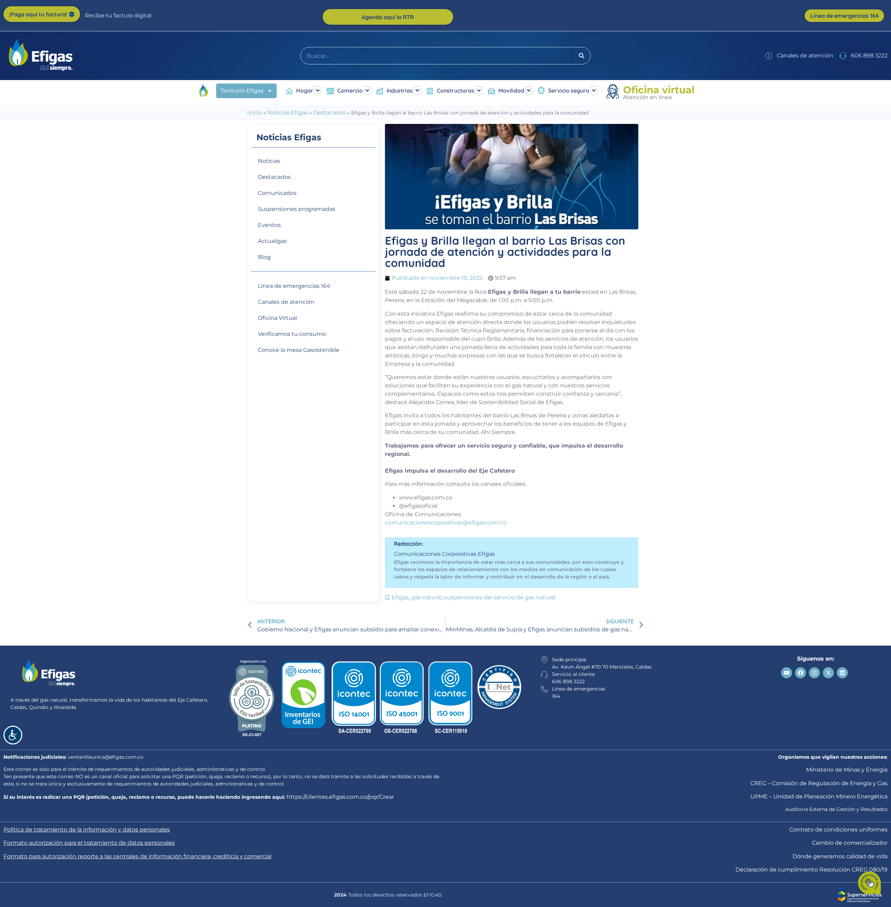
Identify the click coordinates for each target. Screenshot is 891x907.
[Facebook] (800, 672)
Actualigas (272, 241)
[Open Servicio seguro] (594, 90)
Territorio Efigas (241, 90)
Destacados (329, 112)
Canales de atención (286, 302)
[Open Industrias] (417, 90)
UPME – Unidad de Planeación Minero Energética (819, 796)
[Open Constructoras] (479, 90)
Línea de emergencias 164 (294, 286)
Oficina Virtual (277, 318)
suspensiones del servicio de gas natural (499, 597)
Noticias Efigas (287, 112)
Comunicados (277, 193)
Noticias (269, 161)
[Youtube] (786, 672)
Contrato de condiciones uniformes (838, 829)
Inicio (254, 112)
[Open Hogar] (318, 90)
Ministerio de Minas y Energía (847, 769)
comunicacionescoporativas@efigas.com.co (445, 522)
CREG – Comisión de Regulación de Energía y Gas (819, 783)
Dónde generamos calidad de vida (840, 856)
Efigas (400, 597)
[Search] (581, 55)
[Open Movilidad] (528, 90)
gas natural (426, 597)
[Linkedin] (842, 672)
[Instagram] (814, 672)
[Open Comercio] (367, 90)
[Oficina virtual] (614, 93)
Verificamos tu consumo (292, 334)
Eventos (269, 225)
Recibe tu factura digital (118, 15)
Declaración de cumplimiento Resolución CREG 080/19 (811, 869)
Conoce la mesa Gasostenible (298, 350)
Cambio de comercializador (850, 842)
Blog (264, 257)
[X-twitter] (828, 672)
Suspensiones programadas (296, 209)
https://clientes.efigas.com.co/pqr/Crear (340, 797)
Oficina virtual (658, 90)
